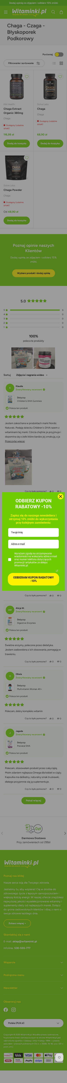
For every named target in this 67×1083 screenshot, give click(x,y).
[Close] (60, 496)
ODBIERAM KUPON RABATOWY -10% (33, 579)
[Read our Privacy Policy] (57, 571)
